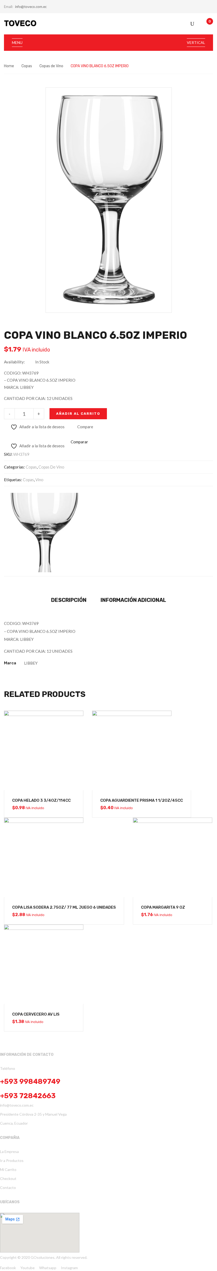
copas (28, 479)
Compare (85, 426)
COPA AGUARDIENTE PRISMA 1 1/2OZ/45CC (141, 800)
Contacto (8, 1187)
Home (9, 66)
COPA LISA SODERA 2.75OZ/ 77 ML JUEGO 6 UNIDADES (64, 907)
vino (39, 479)
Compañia (10, 1137)
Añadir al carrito (78, 414)
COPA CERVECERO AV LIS (36, 1014)
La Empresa (9, 1151)
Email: (8, 6)
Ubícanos (10, 1202)
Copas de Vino (51, 66)
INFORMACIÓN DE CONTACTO (26, 1054)
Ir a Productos (12, 1160)
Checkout (8, 1178)
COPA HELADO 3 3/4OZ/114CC (41, 800)
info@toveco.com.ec (31, 6)
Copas (26, 66)
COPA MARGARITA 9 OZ (163, 907)
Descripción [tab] (69, 600)
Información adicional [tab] (133, 600)
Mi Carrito (8, 1169)
